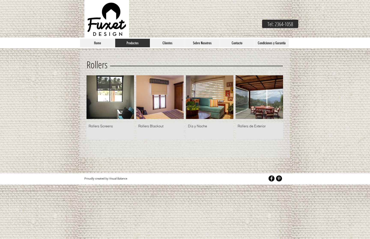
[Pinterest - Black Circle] (279, 178)
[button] (280, 24)
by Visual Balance (116, 178)
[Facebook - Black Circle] (272, 178)
